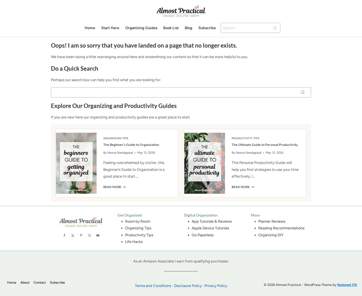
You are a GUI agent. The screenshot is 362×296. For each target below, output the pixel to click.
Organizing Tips (115, 138)
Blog (188, 28)
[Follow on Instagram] (89, 235)
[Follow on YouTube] (98, 235)
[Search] (302, 92)
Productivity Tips (246, 138)
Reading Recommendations (281, 228)
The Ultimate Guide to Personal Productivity (265, 145)
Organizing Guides (141, 28)
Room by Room (137, 221)
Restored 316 (347, 285)
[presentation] (76, 163)
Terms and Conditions (153, 285)
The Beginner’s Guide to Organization (131, 145)
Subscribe (207, 28)
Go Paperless (202, 235)
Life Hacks (134, 241)
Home (90, 28)
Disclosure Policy (188, 285)
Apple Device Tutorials (210, 228)
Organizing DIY (270, 235)
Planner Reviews (271, 221)
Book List (171, 28)
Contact (40, 282)
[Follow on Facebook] (64, 235)
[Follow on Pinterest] (81, 235)
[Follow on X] (73, 235)
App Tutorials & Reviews (212, 221)
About (25, 282)
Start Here (110, 28)
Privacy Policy (215, 285)
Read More (114, 187)
